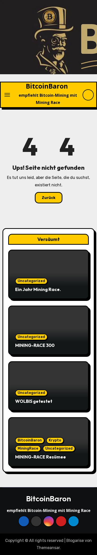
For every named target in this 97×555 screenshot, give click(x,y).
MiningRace (28, 448)
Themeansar (48, 547)
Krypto (55, 440)
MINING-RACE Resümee (40, 457)
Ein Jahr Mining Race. (38, 289)
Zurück (48, 197)
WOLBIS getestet (33, 401)
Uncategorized (31, 281)
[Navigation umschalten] (7, 95)
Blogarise (75, 540)
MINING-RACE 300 (34, 345)
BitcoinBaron (47, 86)
